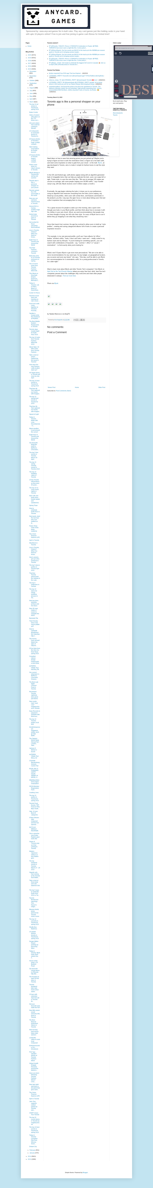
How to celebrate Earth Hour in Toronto (34, 510)
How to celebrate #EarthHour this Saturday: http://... (34, 632)
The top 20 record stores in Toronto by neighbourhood (34, 1121)
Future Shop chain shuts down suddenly (33, 528)
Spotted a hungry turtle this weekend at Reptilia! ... (34, 316)
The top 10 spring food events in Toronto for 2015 (33, 400)
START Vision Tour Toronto (34, 1114)
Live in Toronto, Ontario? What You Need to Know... (34, 233)
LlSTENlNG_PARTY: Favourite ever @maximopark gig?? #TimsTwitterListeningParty (76, 76)
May (31, 96)
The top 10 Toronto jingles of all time (34, 721)
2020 (30, 55)
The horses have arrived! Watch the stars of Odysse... (34, 642)
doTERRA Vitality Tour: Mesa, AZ (34, 756)
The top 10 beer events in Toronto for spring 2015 (34, 1129)
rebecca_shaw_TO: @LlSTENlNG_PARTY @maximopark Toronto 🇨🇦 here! (73, 80)
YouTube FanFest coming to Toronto (33, 250)
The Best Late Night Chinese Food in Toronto (33, 685)
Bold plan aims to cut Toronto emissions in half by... (34, 258)
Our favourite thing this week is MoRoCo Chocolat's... (34, 446)
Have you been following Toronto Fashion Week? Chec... (34, 1077)
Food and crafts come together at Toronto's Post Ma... (34, 307)
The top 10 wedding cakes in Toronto (33, 474)
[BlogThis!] (77, 320)
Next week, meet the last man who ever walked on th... (34, 519)
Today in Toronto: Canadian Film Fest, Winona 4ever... (33, 1139)
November (33, 76)
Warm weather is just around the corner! (34, 430)
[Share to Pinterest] (84, 320)
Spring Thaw (33, 505)
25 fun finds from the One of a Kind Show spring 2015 (34, 651)
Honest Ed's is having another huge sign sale (34, 208)
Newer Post (51, 387)
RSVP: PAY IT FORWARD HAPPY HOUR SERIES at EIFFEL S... (33, 773)
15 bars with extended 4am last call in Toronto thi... (34, 998)
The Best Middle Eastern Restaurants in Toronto (34, 324)
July (31, 90)
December (33, 71)
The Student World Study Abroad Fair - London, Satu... (34, 742)
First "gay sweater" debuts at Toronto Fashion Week (33, 1056)
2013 (30, 1159)
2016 (30, 66)
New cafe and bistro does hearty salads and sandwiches (34, 499)
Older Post (101, 387)
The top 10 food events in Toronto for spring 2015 (34, 383)
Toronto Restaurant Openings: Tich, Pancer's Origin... (33, 902)
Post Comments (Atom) (63, 391)
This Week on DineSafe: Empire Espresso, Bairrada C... (34, 277)
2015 (30, 69)
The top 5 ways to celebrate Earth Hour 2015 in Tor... (34, 892)
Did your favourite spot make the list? (34, 1005)
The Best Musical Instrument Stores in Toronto (33, 1023)
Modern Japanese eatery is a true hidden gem (33, 854)
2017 (30, 63)
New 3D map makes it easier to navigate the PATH (34, 612)
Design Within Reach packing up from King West (33, 945)
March (32, 102)
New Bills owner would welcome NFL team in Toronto (34, 1013)
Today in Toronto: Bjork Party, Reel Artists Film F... (34, 954)
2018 (30, 60)
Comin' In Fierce (34, 293)
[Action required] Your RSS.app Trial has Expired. (65, 73)
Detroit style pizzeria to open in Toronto (33, 216)
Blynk (100, 163)
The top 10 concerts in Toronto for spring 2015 (34, 921)
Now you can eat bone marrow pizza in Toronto (34, 200)
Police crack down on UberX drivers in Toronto (34, 167)
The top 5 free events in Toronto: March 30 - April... (33, 456)
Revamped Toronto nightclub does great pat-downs (33, 695)
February (33, 1150)
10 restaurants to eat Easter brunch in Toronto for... (34, 133)
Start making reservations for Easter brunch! (34, 149)
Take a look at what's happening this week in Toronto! (34, 358)
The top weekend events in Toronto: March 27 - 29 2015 (34, 865)
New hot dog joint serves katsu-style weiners (33, 1032)
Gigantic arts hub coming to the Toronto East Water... (34, 875)
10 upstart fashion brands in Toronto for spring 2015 (34, 935)
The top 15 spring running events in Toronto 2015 (34, 465)
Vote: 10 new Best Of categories (33, 813)
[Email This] (75, 320)
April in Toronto (34, 540)
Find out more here (69, 276)
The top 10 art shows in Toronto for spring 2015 (34, 106)
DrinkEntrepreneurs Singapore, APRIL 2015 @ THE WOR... (34, 731)
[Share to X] (79, 320)
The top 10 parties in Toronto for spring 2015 (34, 798)
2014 (30, 1156)
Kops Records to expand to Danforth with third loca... (34, 713)
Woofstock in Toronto (33, 543)
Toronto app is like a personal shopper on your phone (33, 184)
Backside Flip (33, 618)
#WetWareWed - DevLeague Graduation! (34, 781)
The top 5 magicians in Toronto (34, 584)
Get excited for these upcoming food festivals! (34, 224)
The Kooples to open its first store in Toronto (34, 979)
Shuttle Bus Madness (33, 928)
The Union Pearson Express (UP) (34, 535)
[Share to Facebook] (81, 320)
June (31, 93)
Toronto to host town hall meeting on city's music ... (34, 298)
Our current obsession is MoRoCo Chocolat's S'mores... (34, 676)
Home (77, 387)
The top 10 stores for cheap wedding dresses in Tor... (33, 593)
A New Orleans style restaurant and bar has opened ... (34, 821)
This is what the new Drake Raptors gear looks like (34, 836)
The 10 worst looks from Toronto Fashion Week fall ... (33, 267)
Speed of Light (34, 414)
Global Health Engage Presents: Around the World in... (33, 1067)
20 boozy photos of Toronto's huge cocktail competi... (34, 141)
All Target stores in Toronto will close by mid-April (34, 375)
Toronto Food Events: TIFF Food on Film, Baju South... (34, 806)
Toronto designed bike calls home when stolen (34, 988)
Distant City (33, 1146)
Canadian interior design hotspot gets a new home (34, 659)
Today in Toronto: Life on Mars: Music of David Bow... (34, 286)
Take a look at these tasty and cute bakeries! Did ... (34, 884)
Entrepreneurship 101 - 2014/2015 (34, 1047)
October (32, 80)
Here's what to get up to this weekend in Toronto (34, 559)
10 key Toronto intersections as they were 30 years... (34, 482)
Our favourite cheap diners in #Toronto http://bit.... (34, 971)
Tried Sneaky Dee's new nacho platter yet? (34, 623)
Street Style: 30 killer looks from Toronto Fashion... (34, 349)
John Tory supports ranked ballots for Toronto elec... (33, 1106)
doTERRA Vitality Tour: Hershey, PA (34, 667)
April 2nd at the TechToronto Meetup (59, 271)
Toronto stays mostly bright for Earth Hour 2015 (34, 331)
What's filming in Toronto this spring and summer (34, 175)
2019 (30, 58)
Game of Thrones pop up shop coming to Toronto (34, 845)
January (32, 1153)
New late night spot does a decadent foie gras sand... (34, 1087)
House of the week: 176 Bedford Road (33, 963)
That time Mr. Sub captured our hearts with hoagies (34, 391)
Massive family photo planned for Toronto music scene (34, 913)
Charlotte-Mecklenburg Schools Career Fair (34, 763)
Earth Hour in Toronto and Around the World (34, 242)
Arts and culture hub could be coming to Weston (34, 125)
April (31, 99)
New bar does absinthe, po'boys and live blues (34, 603)
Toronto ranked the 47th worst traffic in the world (34, 192)
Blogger (85, 1172)
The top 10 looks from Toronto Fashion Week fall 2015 (34, 340)
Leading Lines (34, 792)
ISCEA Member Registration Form (34, 788)
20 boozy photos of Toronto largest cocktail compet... (34, 158)
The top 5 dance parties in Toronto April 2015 (34, 567)
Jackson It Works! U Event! (33, 750)
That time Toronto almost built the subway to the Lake (34, 576)
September (33, 83)
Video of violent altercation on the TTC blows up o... (34, 117)
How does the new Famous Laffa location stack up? (34, 367)
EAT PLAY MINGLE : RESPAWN (33, 829)
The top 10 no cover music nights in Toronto (34, 490)
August (32, 88)
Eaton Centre (33, 112)
